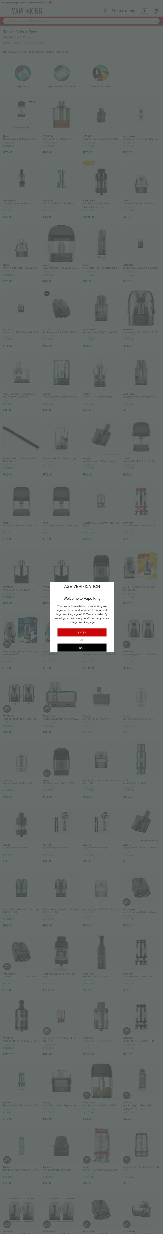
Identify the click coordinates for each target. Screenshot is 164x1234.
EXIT (82, 647)
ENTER (82, 632)
